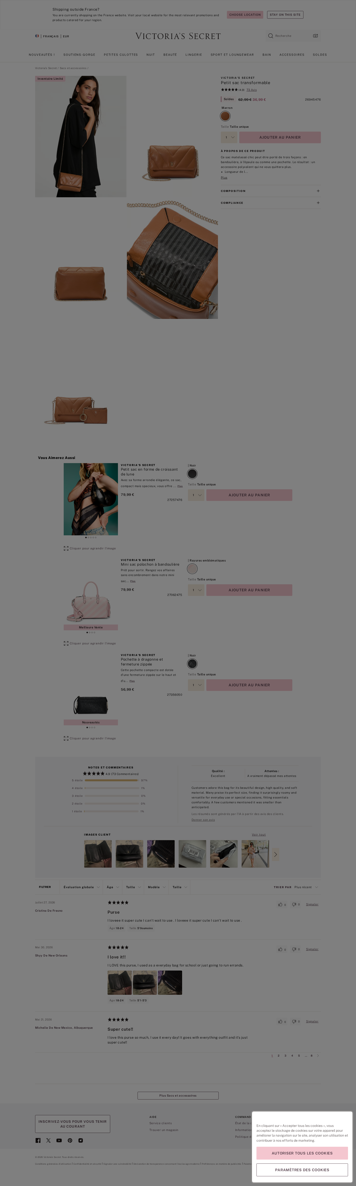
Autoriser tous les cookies (302, 1153)
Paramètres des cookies (302, 1170)
